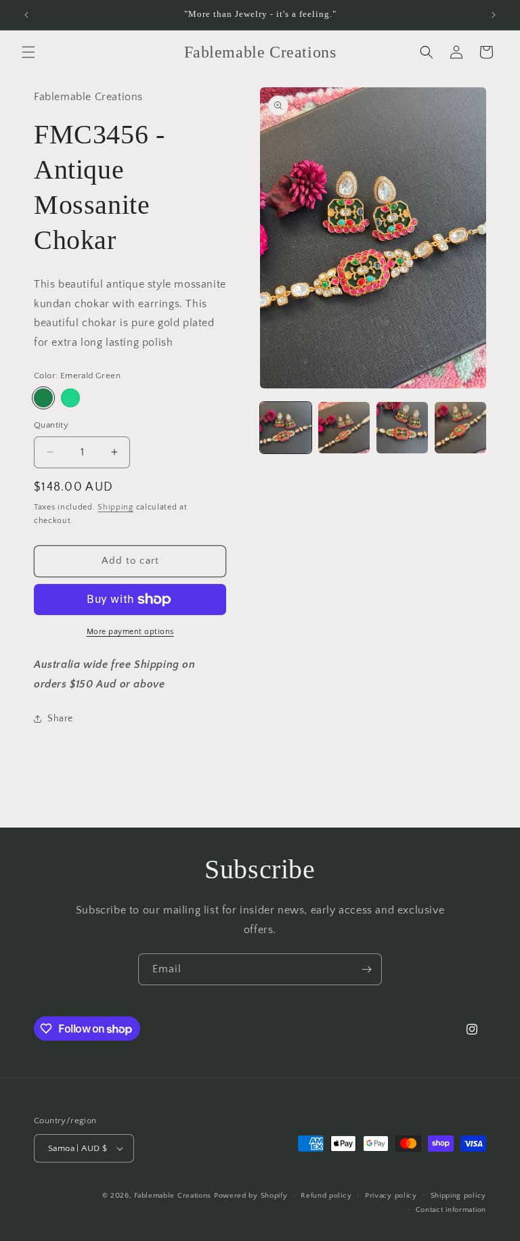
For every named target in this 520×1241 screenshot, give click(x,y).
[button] (28, 52)
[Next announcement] (493, 15)
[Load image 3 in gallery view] (402, 427)
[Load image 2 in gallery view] (344, 427)
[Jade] (70, 397)
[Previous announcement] (26, 15)
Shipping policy (459, 1196)
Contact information (451, 1210)
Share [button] (60, 718)
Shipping (115, 507)
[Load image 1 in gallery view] (285, 427)
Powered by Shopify (251, 1196)
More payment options (130, 631)
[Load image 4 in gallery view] (460, 427)
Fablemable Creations (172, 1196)
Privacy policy (391, 1196)
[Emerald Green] (43, 397)
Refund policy (326, 1196)
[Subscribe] (366, 969)
